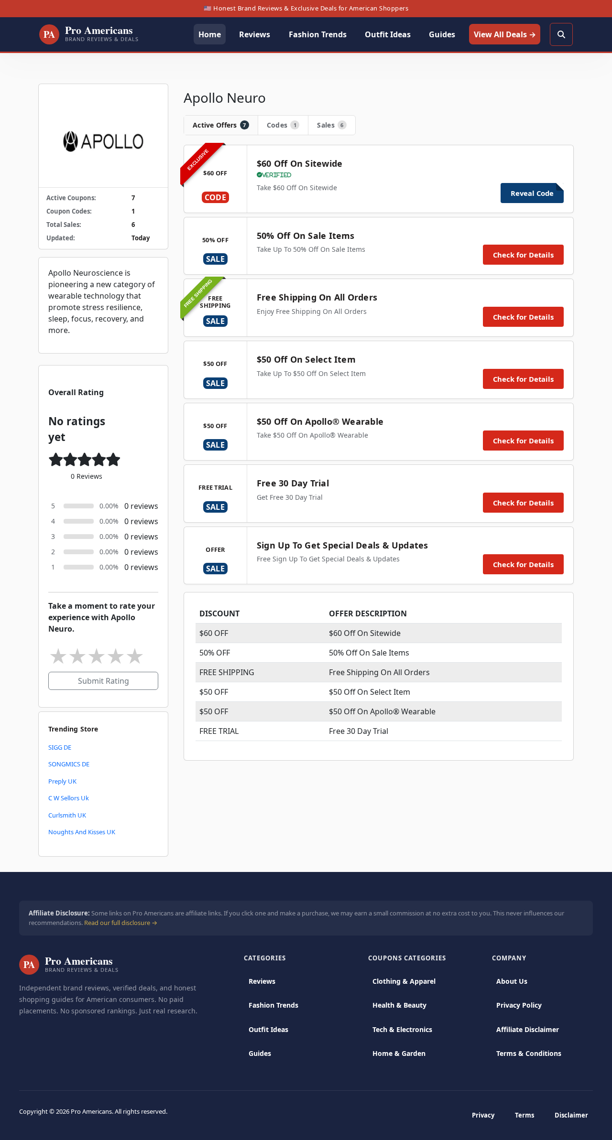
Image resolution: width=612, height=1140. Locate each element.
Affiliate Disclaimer (527, 1029)
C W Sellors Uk (68, 798)
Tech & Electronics (402, 1029)
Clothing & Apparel (404, 981)
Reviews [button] (254, 34)
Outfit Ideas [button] (388, 34)
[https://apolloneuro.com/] (103, 135)
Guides (260, 1053)
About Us (511, 981)
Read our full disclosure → (120, 922)
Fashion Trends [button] (318, 34)
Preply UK (62, 781)
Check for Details (523, 254)
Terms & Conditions (528, 1053)
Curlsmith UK (67, 815)
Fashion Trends (273, 1005)
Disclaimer (571, 1115)
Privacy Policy (519, 1005)
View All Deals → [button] (505, 34)
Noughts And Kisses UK (81, 832)
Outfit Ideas (268, 1029)
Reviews (262, 981)
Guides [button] (442, 34)
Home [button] (209, 34)
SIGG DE (59, 747)
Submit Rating (103, 681)
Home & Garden (399, 1053)
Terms (524, 1115)
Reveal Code (532, 193)
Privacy (483, 1115)
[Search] (561, 34)
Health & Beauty (399, 1005)
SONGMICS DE (68, 764)
